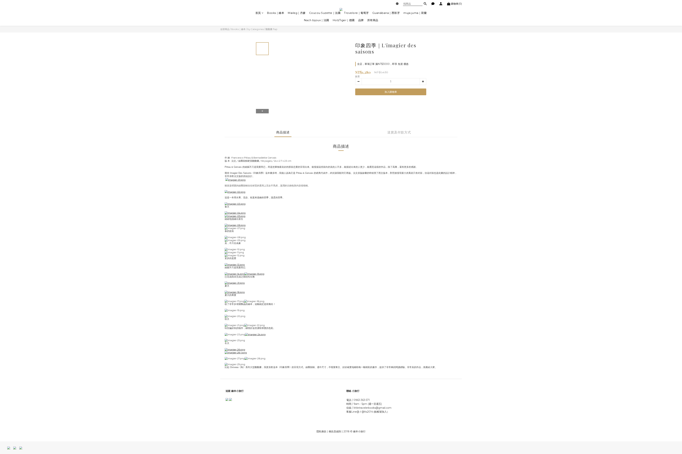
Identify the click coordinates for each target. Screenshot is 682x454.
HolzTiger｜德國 (344, 20)
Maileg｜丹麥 (297, 13)
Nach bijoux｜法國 (316, 20)
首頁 (258, 13)
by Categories (255, 29)
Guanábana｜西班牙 (386, 13)
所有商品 (372, 20)
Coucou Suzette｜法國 (325, 13)
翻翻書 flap (271, 29)
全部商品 (224, 29)
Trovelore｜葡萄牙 (356, 13)
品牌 (361, 20)
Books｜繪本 (275, 13)
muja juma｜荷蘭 (415, 13)
